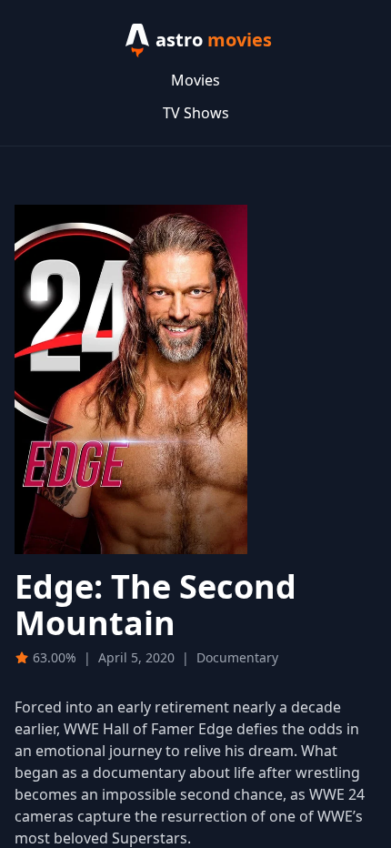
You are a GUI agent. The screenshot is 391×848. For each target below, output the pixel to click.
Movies (195, 80)
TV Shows (196, 113)
